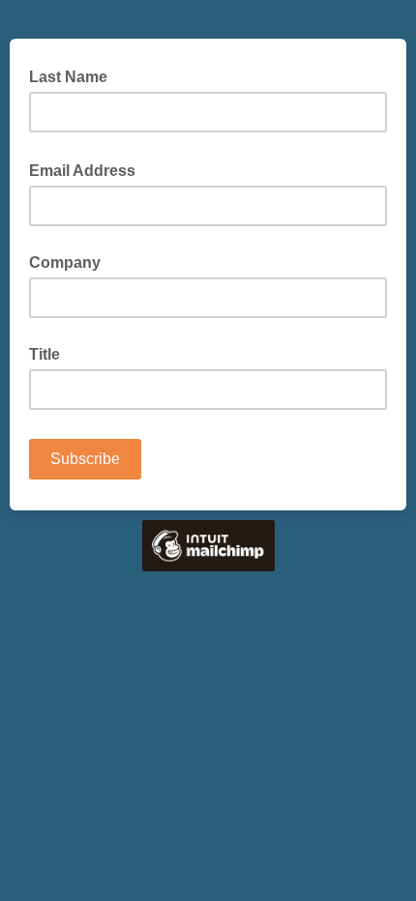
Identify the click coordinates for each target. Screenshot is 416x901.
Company (65, 262)
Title (44, 354)
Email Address (88, 169)
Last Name (68, 77)
